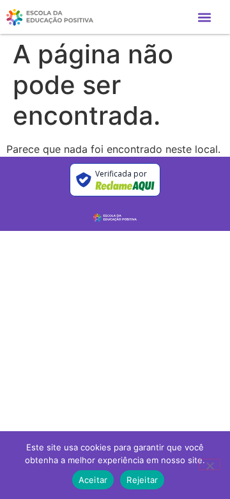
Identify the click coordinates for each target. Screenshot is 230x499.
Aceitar (93, 480)
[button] (204, 17)
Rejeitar (142, 480)
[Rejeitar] (209, 464)
